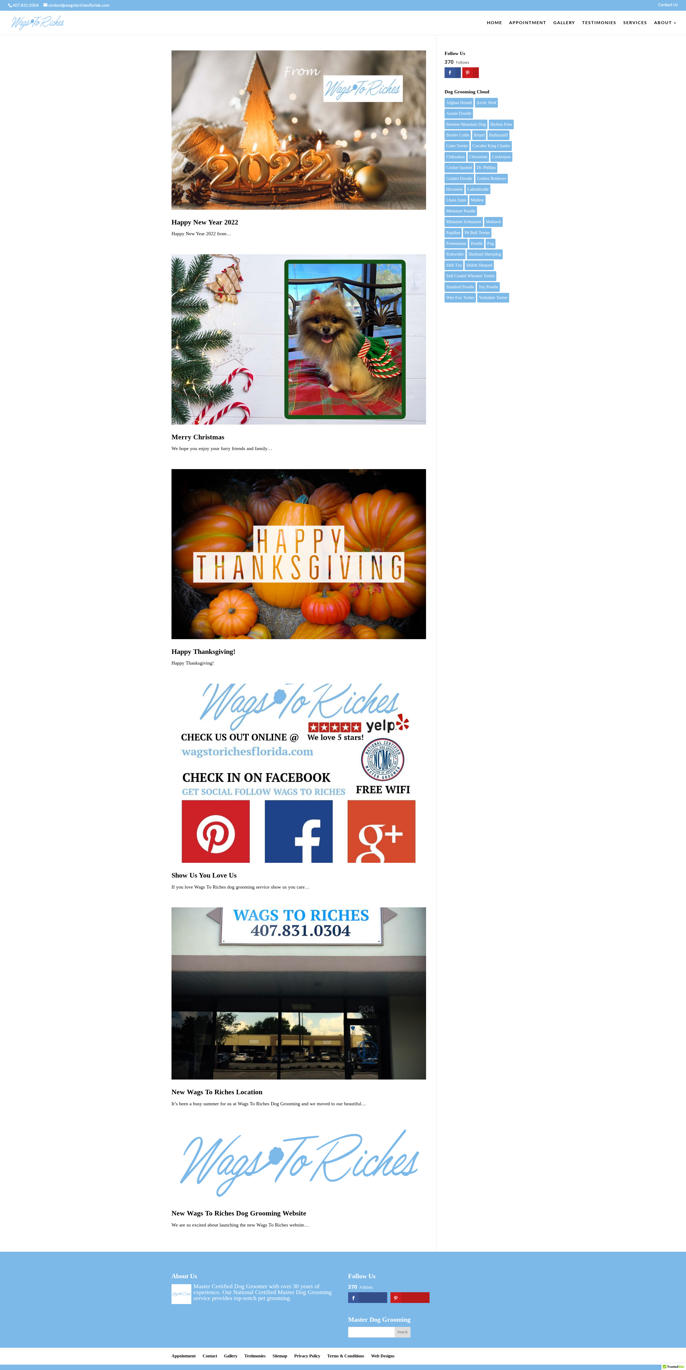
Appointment (527, 23)
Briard (479, 135)
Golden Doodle (459, 178)
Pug (490, 243)
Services (635, 23)
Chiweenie (478, 156)
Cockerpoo (501, 156)
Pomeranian (456, 243)
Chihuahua (455, 156)
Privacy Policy (307, 1356)
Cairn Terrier (457, 145)
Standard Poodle (460, 287)
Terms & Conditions (345, 1356)
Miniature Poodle (460, 211)
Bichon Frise (501, 124)
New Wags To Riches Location (217, 1092)
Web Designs (382, 1356)
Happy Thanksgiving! (204, 651)
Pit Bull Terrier (477, 232)
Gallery (564, 23)
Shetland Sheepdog (484, 254)
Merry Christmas (198, 437)
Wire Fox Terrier (460, 297)
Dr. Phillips (486, 167)
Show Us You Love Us (204, 875)
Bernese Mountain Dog (466, 124)
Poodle (477, 243)
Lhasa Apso (456, 200)
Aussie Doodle (458, 113)
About (663, 23)
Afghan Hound (459, 102)
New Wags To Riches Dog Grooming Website (239, 1213)
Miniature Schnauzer (463, 221)
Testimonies (599, 23)
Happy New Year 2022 (205, 222)
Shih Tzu (454, 265)
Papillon (453, 232)
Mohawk (493, 221)
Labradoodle (478, 189)
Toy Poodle (488, 287)
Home (494, 23)
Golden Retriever (491, 178)
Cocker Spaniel (459, 167)
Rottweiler (455, 254)
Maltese (477, 200)
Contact (210, 1356)
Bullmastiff (498, 135)
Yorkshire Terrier (493, 297)
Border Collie (457, 135)
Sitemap (280, 1356)
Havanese (454, 189)
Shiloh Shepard (479, 265)
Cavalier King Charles (491, 145)
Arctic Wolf (486, 102)
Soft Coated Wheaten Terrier (470, 276)
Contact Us (668, 5)
